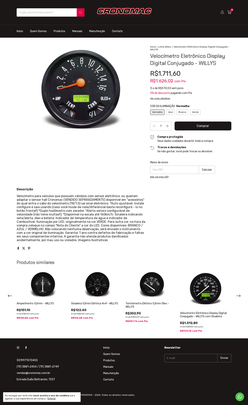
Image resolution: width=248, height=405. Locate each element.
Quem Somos (38, 31)
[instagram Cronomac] (18, 347)
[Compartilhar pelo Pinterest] (29, 248)
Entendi (51, 398)
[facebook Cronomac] (26, 347)
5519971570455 (27, 360)
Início (20, 31)
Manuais (77, 31)
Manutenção (97, 31)
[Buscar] (80, 12)
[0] (229, 12)
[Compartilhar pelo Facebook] (19, 248)
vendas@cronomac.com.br (33, 373)
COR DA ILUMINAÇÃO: (169, 106)
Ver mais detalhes (160, 98)
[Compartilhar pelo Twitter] (24, 248)
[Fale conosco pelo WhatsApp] (239, 396)
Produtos (59, 31)
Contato (117, 31)
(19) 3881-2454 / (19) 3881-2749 (38, 366)
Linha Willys (164, 46)
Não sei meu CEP (159, 176)
